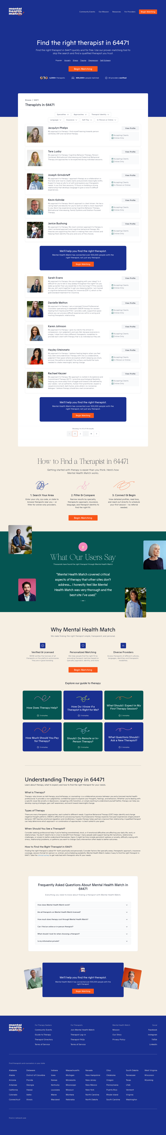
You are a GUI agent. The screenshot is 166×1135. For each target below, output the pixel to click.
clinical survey (43, 855)
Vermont (130, 1089)
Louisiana (55, 1089)
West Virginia (151, 1070)
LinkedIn (153, 1044)
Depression (93, 60)
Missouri (70, 1089)
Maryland (55, 1099)
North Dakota (91, 1099)
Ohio (108, 1070)
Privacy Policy (118, 1039)
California (13, 1089)
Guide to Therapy (43, 1034)
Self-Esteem (105, 60)
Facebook (152, 1029)
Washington (131, 1099)
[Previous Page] (69, 433)
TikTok (154, 1039)
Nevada (88, 1070)
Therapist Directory (44, 1039)
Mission (115, 1029)
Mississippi (71, 1085)
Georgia (30, 1085)
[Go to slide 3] (84, 600)
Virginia (129, 1094)
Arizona (12, 1080)
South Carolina (113, 1099)
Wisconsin (149, 1075)
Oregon (109, 1080)
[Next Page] (96, 433)
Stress (75, 60)
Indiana (54, 1070)
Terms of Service (42, 1044)
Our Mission (104, 12)
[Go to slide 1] (81, 600)
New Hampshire (92, 1075)
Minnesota (70, 1080)
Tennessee (130, 1075)
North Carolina (92, 1094)
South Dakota (132, 1070)
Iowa (53, 1075)
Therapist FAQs (78, 1039)
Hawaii (29, 1089)
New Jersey (90, 1080)
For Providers (129, 12)
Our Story (117, 1034)
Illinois (29, 1099)
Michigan (70, 1075)
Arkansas (13, 1085)
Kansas (54, 1080)
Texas (128, 1080)
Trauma (83, 60)
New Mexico (91, 1085)
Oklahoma (110, 1075)
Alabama (13, 1070)
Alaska (12, 1075)
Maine (54, 1094)
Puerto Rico (111, 1089)
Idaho (29, 1094)
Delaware (30, 1070)
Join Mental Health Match (82, 1029)
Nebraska (70, 1099)
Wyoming (149, 1080)
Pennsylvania (112, 1085)
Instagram (152, 1034)
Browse (28, 100)
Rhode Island (112, 1094)
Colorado (13, 1094)
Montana (70, 1094)
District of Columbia (35, 1075)
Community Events (87, 12)
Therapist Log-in (78, 1034)
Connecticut (14, 1099)
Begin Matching (148, 11)
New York (89, 1089)
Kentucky (55, 1085)
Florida (29, 1080)
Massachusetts (72, 1070)
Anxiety (67, 60)
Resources (116, 12)
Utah (128, 1085)
